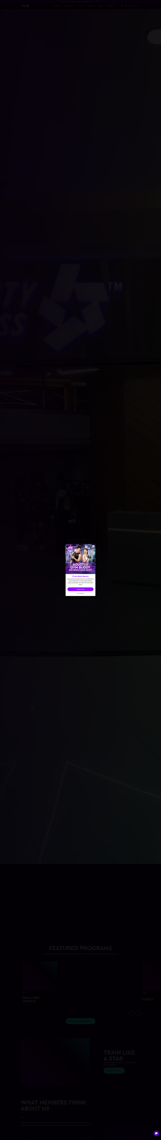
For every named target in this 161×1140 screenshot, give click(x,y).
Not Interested (80, 593)
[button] (93, 546)
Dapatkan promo (80, 589)
